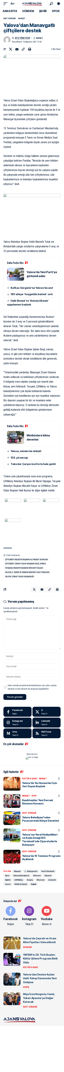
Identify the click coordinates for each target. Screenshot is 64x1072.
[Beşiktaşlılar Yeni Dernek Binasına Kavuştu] (11, 801)
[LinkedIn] (46, 723)
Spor (33, 796)
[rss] (46, 733)
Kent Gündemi (9, 18)
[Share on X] (10, 49)
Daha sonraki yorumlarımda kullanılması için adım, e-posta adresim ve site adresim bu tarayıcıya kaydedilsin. (32, 687)
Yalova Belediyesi (21, 876)
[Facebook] (17, 712)
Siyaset (48, 876)
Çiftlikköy (18, 880)
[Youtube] (47, 916)
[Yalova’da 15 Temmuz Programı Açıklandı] (11, 857)
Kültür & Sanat (30, 778)
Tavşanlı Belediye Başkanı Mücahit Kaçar (24, 568)
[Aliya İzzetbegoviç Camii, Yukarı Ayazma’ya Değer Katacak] (11, 998)
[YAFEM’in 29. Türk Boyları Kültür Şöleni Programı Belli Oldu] (11, 959)
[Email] (17, 49)
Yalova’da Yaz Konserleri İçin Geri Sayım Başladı (39, 785)
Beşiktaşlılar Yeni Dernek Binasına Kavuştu (37, 802)
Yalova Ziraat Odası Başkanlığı (19, 576)
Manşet (21, 18)
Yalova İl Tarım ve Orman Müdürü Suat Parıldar (27, 572)
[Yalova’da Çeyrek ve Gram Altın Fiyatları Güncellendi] (11, 943)
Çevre (8, 884)
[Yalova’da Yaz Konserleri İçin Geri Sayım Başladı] (11, 784)
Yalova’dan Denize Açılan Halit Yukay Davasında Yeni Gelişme (40, 978)
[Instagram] (17, 723)
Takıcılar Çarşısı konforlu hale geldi (33, 464)
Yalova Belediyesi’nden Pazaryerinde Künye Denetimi (40, 819)
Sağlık (33, 884)
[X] (46, 712)
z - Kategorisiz (31, 871)
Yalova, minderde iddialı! (26, 451)
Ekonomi (40, 880)
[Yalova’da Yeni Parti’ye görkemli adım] (15, 274)
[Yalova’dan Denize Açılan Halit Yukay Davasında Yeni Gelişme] (11, 979)
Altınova (37, 876)
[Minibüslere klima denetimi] (15, 437)
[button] (6, 3)
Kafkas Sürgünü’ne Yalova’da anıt (32, 287)
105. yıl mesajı (19, 457)
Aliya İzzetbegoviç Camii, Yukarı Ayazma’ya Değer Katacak (39, 997)
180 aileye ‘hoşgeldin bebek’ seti (32, 294)
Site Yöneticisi (22, 38)
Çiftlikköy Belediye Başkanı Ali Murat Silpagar (26, 559)
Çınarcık (52, 880)
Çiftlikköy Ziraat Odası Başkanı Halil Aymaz (25, 564)
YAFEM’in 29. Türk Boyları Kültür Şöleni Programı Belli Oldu (40, 958)
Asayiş (30, 880)
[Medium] (17, 733)
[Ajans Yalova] (32, 3)
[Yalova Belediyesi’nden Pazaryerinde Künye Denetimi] (11, 818)
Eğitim (7, 880)
